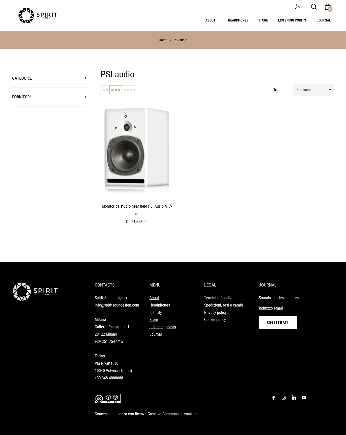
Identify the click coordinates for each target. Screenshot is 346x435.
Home (163, 40)
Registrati (278, 322)
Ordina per (281, 89)
